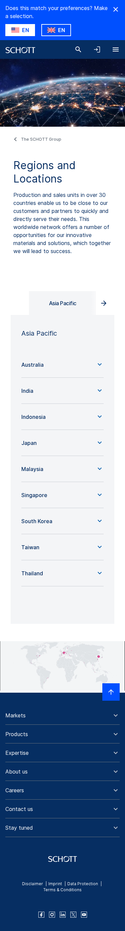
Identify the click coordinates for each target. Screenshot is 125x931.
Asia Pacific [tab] (62, 303)
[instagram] (52, 915)
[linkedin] (63, 915)
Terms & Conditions (62, 889)
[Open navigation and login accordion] (97, 49)
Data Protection (82, 883)
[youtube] (84, 915)
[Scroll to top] (111, 692)
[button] (62, 365)
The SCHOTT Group (41, 139)
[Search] (78, 49)
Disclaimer (32, 883)
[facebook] (41, 915)
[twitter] (73, 915)
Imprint (55, 883)
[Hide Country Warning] (116, 9)
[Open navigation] (116, 49)
